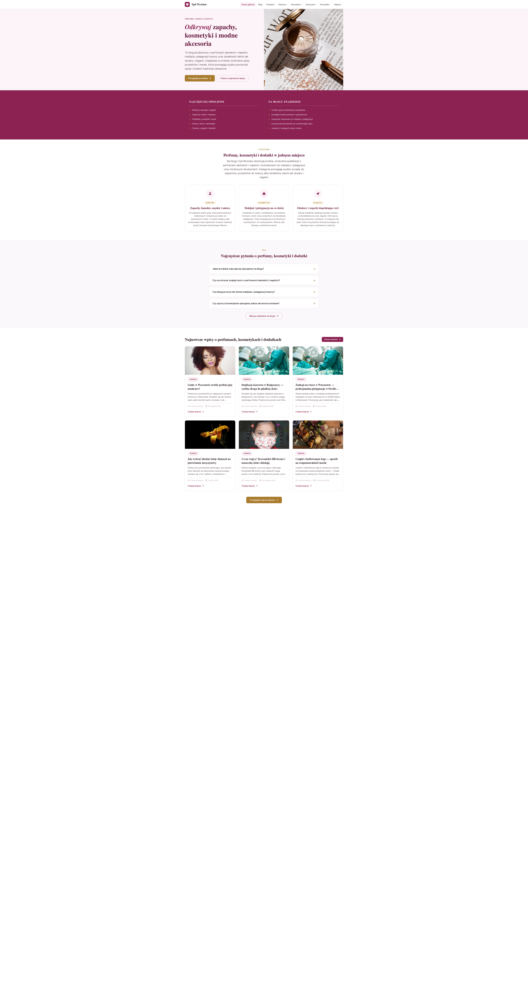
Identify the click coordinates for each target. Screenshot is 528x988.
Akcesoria (310, 4)
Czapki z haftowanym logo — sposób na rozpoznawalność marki (316, 461)
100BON (193, 379)
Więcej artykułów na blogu (262, 316)
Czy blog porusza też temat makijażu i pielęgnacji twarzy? (243, 291)
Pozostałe (324, 4)
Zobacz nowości (331, 339)
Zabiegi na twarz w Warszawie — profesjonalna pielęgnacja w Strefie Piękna (315, 388)
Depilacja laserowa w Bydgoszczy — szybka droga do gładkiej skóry (262, 387)
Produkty (270, 4)
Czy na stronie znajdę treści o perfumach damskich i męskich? (246, 280)
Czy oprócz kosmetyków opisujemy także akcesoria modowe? (246, 303)
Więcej (337, 4)
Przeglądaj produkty (198, 78)
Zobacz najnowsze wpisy (232, 78)
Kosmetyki (295, 4)
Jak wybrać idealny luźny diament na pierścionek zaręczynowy (209, 461)
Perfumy (282, 4)
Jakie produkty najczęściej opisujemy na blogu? (238, 268)
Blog (260, 4)
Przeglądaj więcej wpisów (262, 500)
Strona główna (248, 4)
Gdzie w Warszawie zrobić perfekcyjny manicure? (210, 387)
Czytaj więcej (194, 411)
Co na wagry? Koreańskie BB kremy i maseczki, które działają (263, 461)
